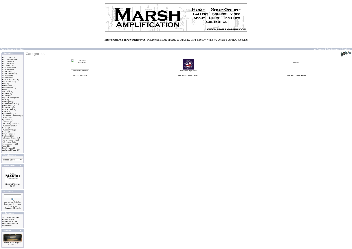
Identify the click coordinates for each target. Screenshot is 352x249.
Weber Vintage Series (296, 75)
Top (2, 49)
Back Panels (7, 67)
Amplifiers (6, 65)
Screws (5, 112)
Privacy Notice (8, 219)
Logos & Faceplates (10, 98)
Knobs (5, 96)
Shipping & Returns (10, 217)
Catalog (10, 49)
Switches (6, 136)
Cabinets (6, 69)
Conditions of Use (9, 221)
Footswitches (7, 88)
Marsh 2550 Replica (12, 242)
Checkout (346, 49)
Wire (4, 146)
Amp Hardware (8, 59)
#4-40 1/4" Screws (12, 184)
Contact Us (7, 225)
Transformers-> (8, 140)
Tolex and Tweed (9, 138)
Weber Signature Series (188, 75)
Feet (4, 84)
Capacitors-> (7, 73)
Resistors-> (7, 108)
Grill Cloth (6, 92)
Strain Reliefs (7, 134)
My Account (319, 49)
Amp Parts (6, 63)
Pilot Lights (7, 102)
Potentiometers (8, 104)
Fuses (4, 90)
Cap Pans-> (7, 71)
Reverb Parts (7, 110)
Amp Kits (6, 61)
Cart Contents (333, 49)
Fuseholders (7, 148)
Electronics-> (7, 81)
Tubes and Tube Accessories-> (9, 143)
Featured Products (10, 223)
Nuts (4, 100)
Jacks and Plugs (9, 150)
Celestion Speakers (11, 116)
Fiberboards (7, 86)
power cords (7, 106)
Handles (5, 94)
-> (7, 114)
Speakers (20, 49)
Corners (5, 77)
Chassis (5, 75)
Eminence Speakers (7, 119)
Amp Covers (7, 57)
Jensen (6, 122)
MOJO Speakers (10, 124)
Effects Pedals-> (9, 79)
